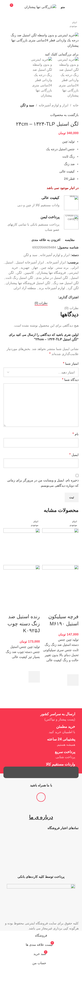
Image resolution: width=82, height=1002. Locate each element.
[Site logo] (40, 6)
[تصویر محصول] (60, 583)
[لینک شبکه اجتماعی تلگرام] (50, 297)
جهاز (35, 267)
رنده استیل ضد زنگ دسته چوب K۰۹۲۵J (24, 624)
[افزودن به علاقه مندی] (73, 668)
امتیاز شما (71, 363)
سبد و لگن (27, 105)
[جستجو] (4, 6)
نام (75, 434)
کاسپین (29, 272)
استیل (9, 262)
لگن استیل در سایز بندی (52, 277)
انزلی (75, 267)
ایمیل (74, 455)
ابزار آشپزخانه (56, 262)
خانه (76, 105)
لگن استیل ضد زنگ (66, 283)
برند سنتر (62, 267)
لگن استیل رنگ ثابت (19, 277)
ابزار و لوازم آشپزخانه (53, 105)
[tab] (41, 303)
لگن (19, 272)
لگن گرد (73, 288)
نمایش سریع (73, 691)
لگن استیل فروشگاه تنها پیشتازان (28, 283)
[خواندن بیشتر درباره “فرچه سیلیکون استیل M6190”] (73, 680)
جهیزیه (25, 267)
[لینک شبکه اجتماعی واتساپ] (55, 297)
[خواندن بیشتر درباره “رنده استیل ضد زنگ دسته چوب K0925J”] (34, 677)
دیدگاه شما (70, 379)
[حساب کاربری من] (77, 6)
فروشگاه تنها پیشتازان (51, 272)
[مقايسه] (73, 607)
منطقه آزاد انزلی (24, 288)
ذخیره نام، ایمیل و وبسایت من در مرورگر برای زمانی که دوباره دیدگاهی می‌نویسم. (43, 482)
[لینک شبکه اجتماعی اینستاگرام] (41, 797)
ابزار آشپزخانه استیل (30, 262)
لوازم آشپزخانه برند (52, 288)
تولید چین (47, 267)
